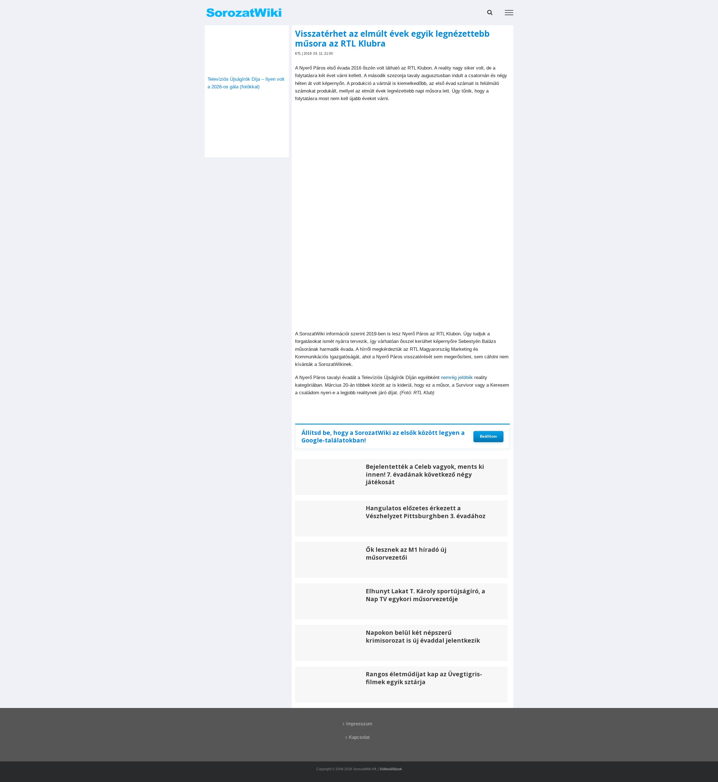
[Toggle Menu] (509, 12)
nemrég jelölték (457, 377)
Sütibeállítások (390, 769)
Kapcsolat (359, 737)
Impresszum (359, 723)
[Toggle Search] (490, 12)
